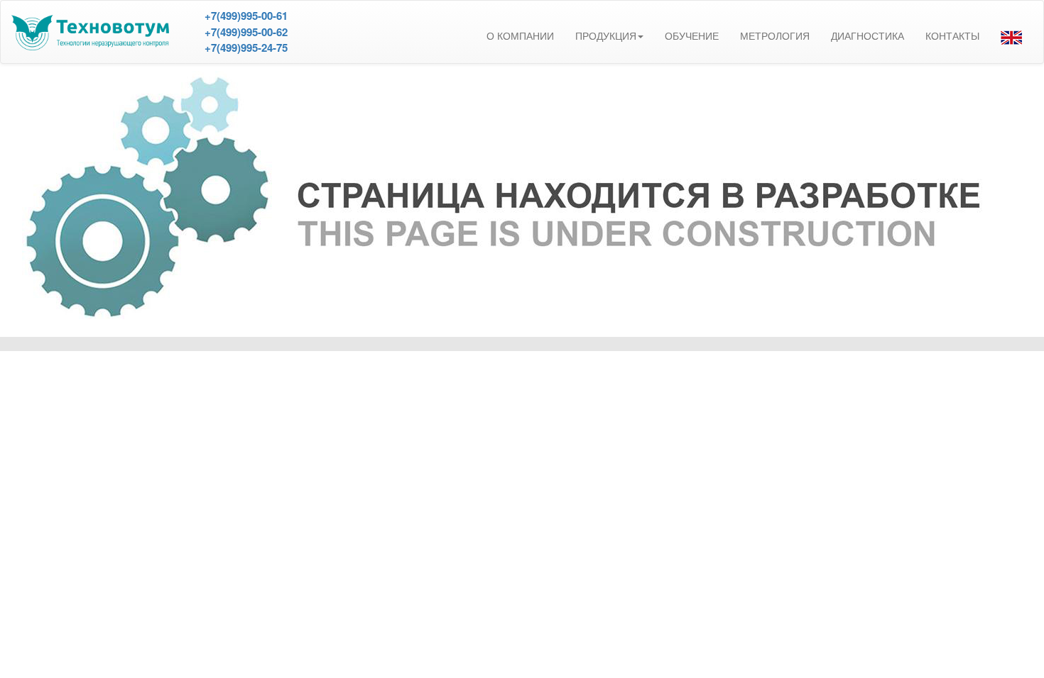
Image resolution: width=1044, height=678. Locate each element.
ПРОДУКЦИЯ (605, 36)
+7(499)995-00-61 (246, 15)
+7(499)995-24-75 (246, 47)
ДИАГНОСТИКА (867, 36)
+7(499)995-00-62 (246, 32)
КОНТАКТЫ (952, 36)
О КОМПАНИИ (520, 36)
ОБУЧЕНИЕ (692, 36)
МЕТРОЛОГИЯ (775, 36)
